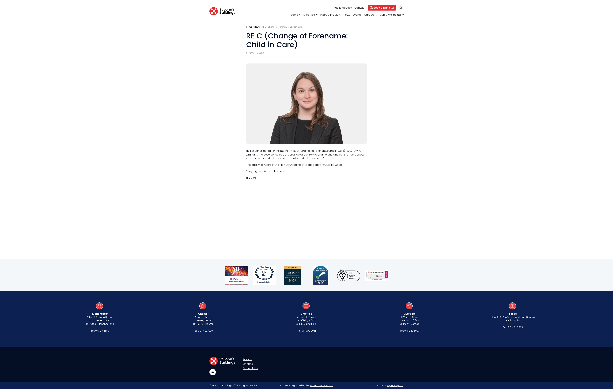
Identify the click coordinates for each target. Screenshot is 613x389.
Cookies (248, 364)
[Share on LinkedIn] (254, 178)
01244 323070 (205, 330)
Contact (360, 8)
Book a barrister (384, 8)
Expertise (309, 15)
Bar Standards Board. (321, 385)
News (347, 15)
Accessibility (250, 368)
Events (357, 15)
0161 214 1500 (102, 330)
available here (275, 171)
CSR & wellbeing (390, 15)
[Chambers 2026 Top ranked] (264, 275)
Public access (343, 8)
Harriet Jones (254, 151)
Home (249, 27)
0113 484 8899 (515, 327)
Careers (369, 15)
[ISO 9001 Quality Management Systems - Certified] (348, 275)
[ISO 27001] (376, 275)
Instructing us (329, 15)
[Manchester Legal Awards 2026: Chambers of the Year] (236, 275)
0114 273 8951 (309, 330)
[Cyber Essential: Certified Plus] (320, 275)
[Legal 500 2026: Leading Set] (292, 275)
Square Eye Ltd (395, 385)
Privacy (247, 359)
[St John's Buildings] (222, 11)
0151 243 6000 (412, 330)
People (293, 15)
